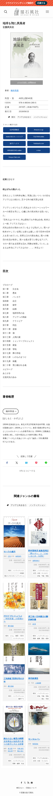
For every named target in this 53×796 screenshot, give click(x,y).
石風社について (31, 788)
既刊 (13, 117)
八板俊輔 (38, 683)
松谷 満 (10, 751)
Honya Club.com (14, 157)
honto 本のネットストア (14, 136)
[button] (7, 463)
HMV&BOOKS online (14, 150)
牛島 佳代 (20, 748)
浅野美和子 (36, 560)
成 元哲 (10, 748)
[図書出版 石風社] (26, 11)
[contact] (31, 782)
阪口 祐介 (20, 751)
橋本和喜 (15, 90)
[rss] (28, 782)
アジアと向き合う (24, 117)
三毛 (9, 556)
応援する (41, 3)
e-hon (39, 150)
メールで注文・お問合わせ (26, 82)
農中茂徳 (11, 626)
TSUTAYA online (38, 136)
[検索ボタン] (5, 11)
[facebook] (21, 782)
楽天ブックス (14, 143)
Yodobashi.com (38, 143)
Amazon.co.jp (38, 130)
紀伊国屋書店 (14, 130)
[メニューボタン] (47, 11)
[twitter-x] (25, 782)
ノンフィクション (40, 117)
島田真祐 (35, 744)
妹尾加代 (18, 556)
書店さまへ (20, 788)
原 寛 (34, 624)
